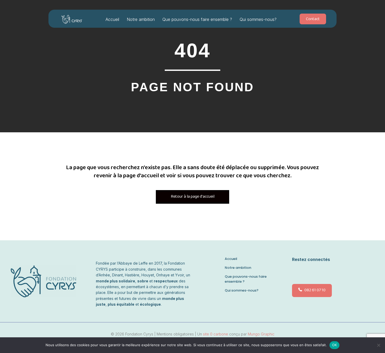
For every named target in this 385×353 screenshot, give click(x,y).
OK (334, 345)
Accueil (112, 19)
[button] (296, 272)
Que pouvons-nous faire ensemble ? (197, 19)
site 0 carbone (215, 334)
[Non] (378, 345)
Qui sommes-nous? (258, 19)
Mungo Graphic (261, 334)
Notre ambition (141, 19)
